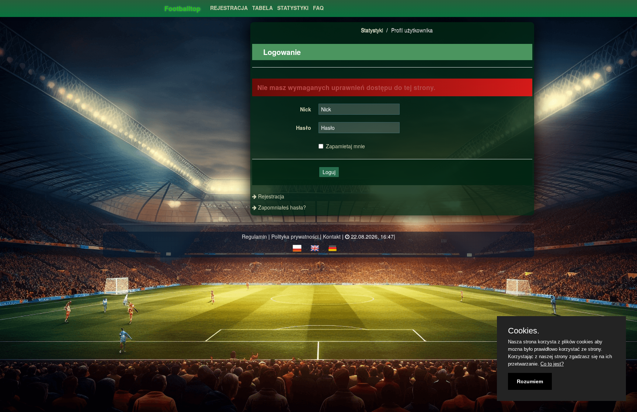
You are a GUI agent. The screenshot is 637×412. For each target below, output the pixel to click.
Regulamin (254, 236)
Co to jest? (552, 364)
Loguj (329, 172)
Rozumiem (530, 381)
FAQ (318, 7)
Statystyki (372, 30)
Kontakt (332, 236)
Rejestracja (229, 7)
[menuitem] (229, 5)
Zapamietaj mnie (345, 146)
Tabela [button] (262, 7)
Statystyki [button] (293, 7)
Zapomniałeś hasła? (282, 207)
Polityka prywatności (294, 236)
